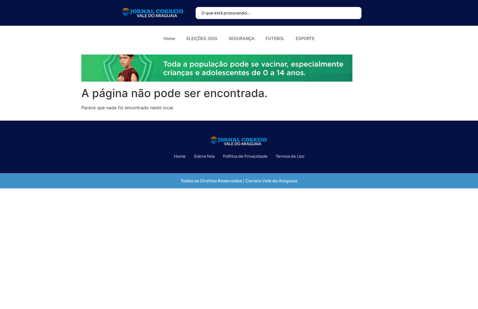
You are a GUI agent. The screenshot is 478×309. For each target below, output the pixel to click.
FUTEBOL (275, 38)
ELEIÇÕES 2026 (201, 38)
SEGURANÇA (241, 38)
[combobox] (279, 13)
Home (169, 38)
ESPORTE (305, 38)
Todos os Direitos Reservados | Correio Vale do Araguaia (239, 180)
